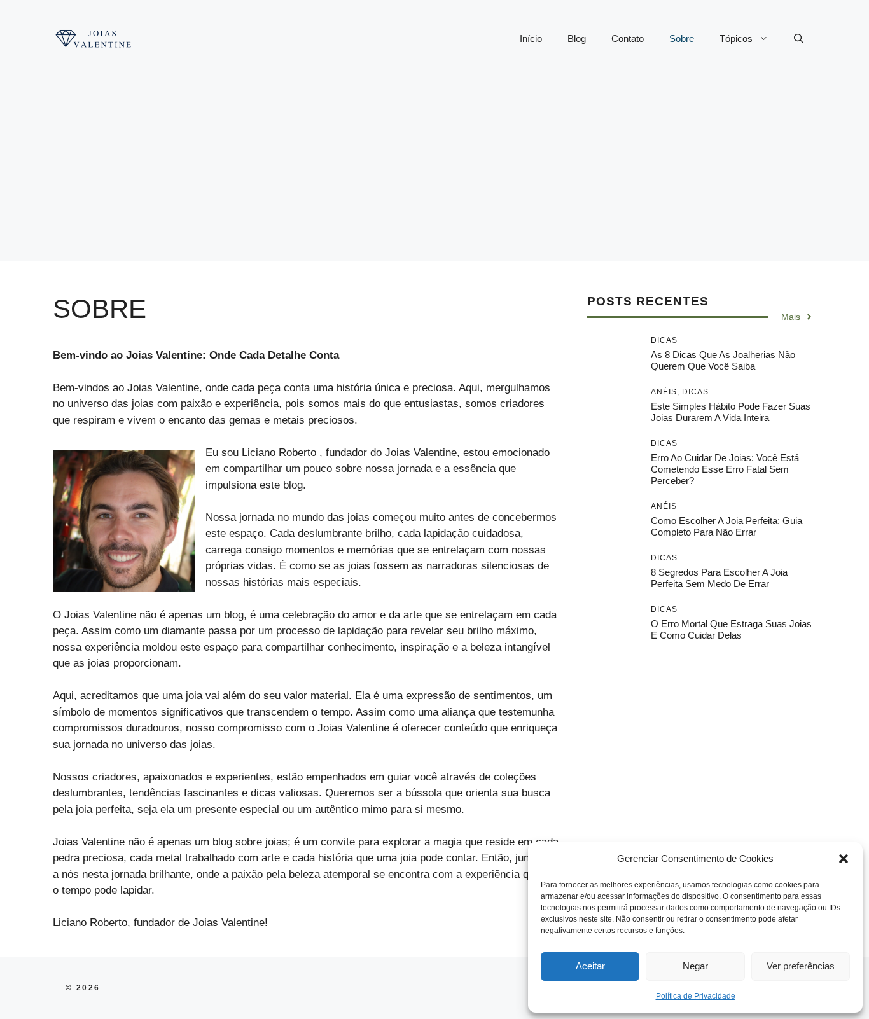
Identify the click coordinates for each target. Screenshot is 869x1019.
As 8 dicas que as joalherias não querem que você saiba (723, 360)
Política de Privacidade (695, 996)
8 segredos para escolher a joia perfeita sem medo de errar (719, 578)
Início (531, 38)
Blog (576, 38)
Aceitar (590, 965)
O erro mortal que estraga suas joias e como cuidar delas (731, 629)
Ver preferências (801, 965)
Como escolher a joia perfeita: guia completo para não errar (726, 526)
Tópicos (736, 38)
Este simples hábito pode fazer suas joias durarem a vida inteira (730, 412)
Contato (627, 38)
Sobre (681, 38)
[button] (843, 858)
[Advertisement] (434, 172)
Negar (695, 965)
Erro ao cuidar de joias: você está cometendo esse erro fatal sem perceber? (725, 469)
